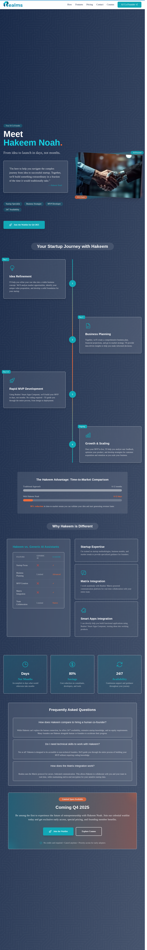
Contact (99, 4)
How (69, 4)
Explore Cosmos (89, 831)
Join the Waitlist (60, 831)
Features (79, 4)
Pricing (89, 4)
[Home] (13, 5)
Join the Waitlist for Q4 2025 (26, 225)
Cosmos (110, 4)
